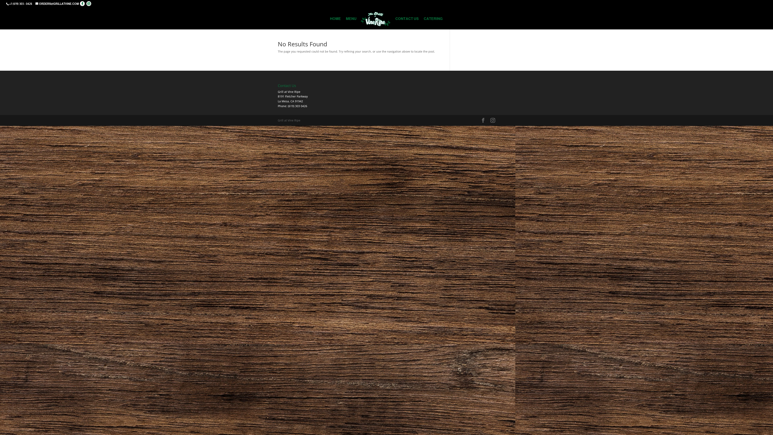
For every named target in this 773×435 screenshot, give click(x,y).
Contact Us (407, 19)
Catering (433, 19)
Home (335, 19)
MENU (351, 19)
